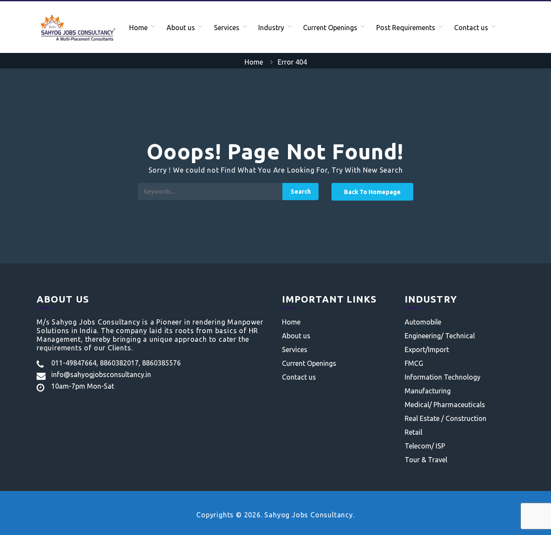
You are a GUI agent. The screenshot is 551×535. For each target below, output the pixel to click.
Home (138, 27)
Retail (413, 432)
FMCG (414, 363)
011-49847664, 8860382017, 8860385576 (116, 363)
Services (226, 27)
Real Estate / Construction (445, 418)
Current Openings (330, 27)
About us (181, 27)
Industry (271, 27)
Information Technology (442, 377)
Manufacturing (428, 391)
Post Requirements (405, 27)
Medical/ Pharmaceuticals (445, 404)
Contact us (471, 27)
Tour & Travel (426, 460)
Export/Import (427, 349)
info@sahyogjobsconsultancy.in (101, 374)
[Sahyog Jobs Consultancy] (77, 27)
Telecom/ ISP (425, 446)
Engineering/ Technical (440, 336)
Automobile (423, 322)
